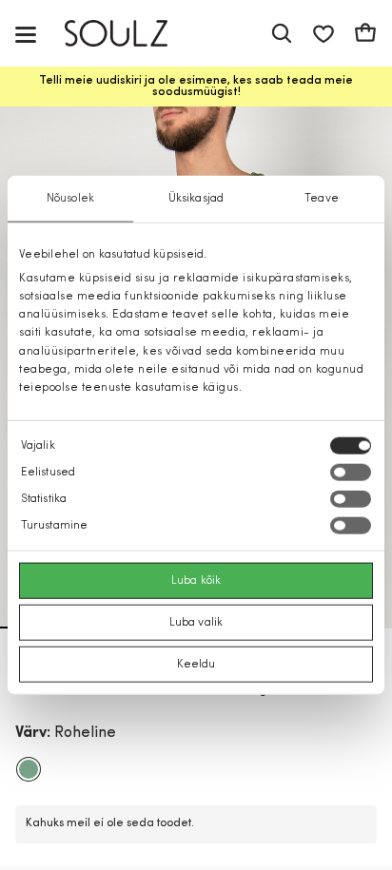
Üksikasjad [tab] (196, 197)
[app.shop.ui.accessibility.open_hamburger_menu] (25, 34)
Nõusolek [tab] (70, 197)
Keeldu (196, 664)
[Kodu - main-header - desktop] (130, 34)
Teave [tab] (321, 197)
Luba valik (196, 622)
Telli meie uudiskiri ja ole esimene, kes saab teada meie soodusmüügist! (196, 86)
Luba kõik (196, 581)
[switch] (350, 472)
